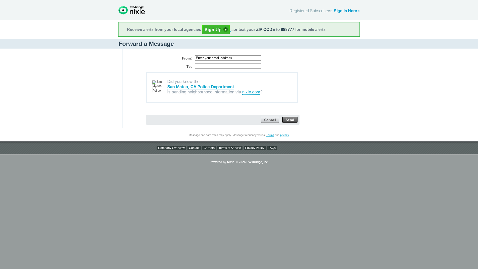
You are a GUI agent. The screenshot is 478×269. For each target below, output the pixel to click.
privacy (284, 135)
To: (189, 66)
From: (187, 58)
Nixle (132, 10)
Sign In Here (345, 11)
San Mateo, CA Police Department (200, 86)
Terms (270, 135)
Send (290, 120)
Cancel (270, 120)
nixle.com (251, 92)
